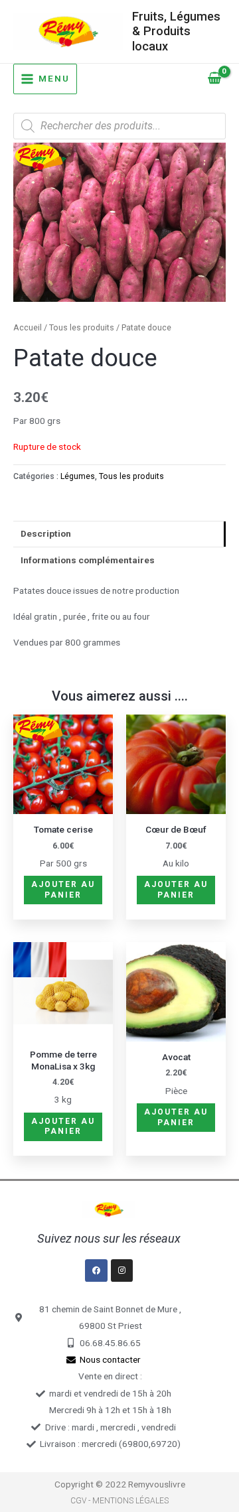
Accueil (27, 327)
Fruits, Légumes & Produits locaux (176, 31)
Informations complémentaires (88, 560)
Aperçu (63, 804)
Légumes (77, 476)
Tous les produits (81, 327)
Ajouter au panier (63, 890)
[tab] (119, 534)
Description (46, 533)
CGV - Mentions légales (119, 1500)
